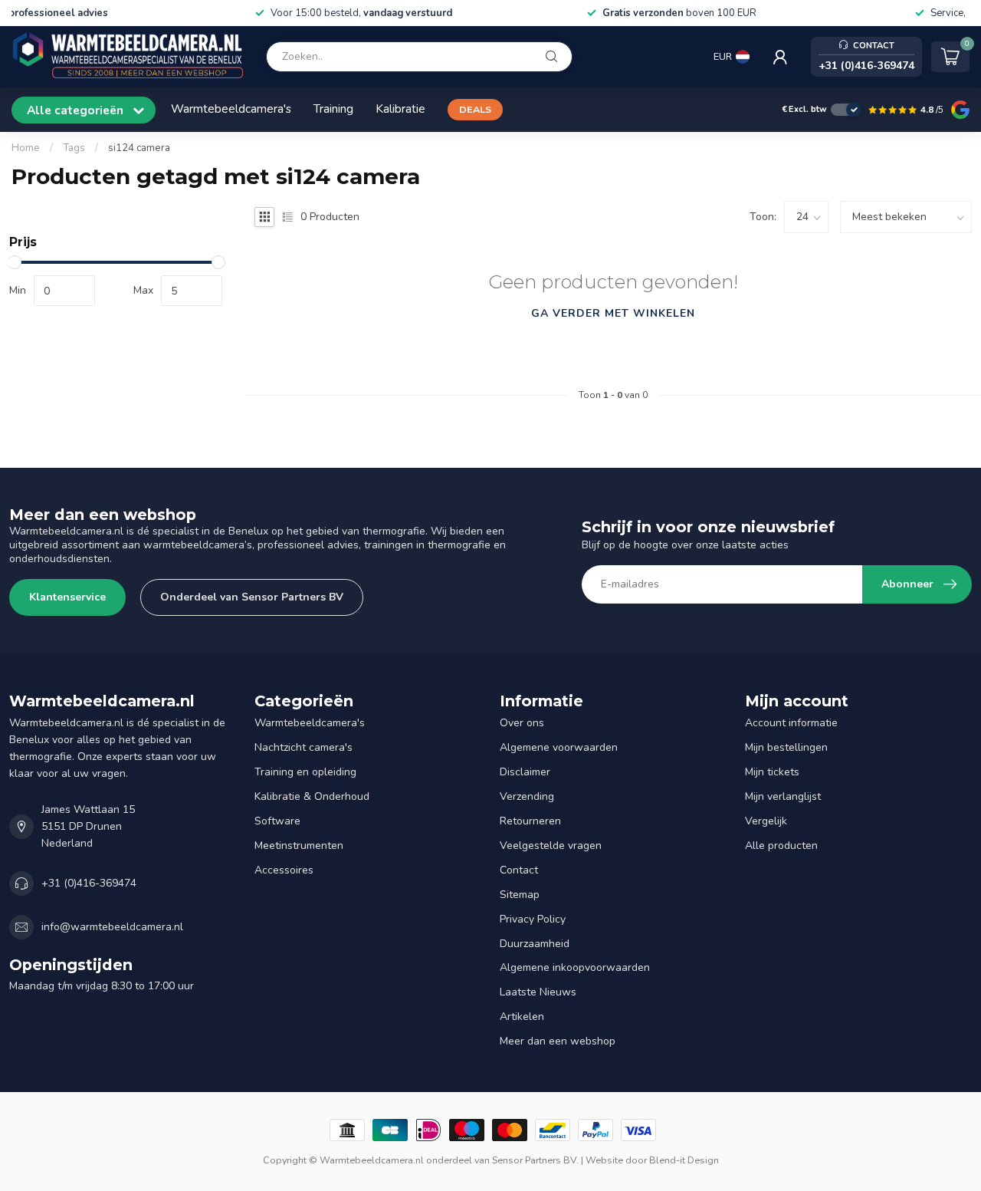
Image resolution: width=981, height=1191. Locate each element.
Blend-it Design (684, 1159)
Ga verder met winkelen (613, 313)
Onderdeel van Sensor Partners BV (251, 597)
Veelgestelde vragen (551, 845)
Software (277, 821)
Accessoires (283, 870)
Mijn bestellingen (786, 747)
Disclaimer (525, 772)
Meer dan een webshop (557, 1041)
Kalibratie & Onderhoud (311, 796)
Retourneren (530, 821)
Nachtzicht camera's (303, 747)
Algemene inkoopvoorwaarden (575, 967)
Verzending (527, 796)
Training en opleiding (305, 772)
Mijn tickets (772, 772)
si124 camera (139, 148)
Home (25, 148)
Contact (519, 870)
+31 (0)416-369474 (88, 883)
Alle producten (781, 845)
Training (333, 108)
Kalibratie (400, 108)
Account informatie (791, 723)
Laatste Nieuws (538, 992)
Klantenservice (67, 597)
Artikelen (522, 1016)
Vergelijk (766, 821)
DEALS (475, 109)
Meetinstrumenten (298, 845)
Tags (74, 148)
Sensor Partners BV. (535, 1159)
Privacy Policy (533, 919)
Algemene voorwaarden (559, 747)
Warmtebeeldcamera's (231, 108)
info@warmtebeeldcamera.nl (112, 927)
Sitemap (520, 894)
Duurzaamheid (534, 943)
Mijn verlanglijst (783, 796)
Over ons (522, 723)
